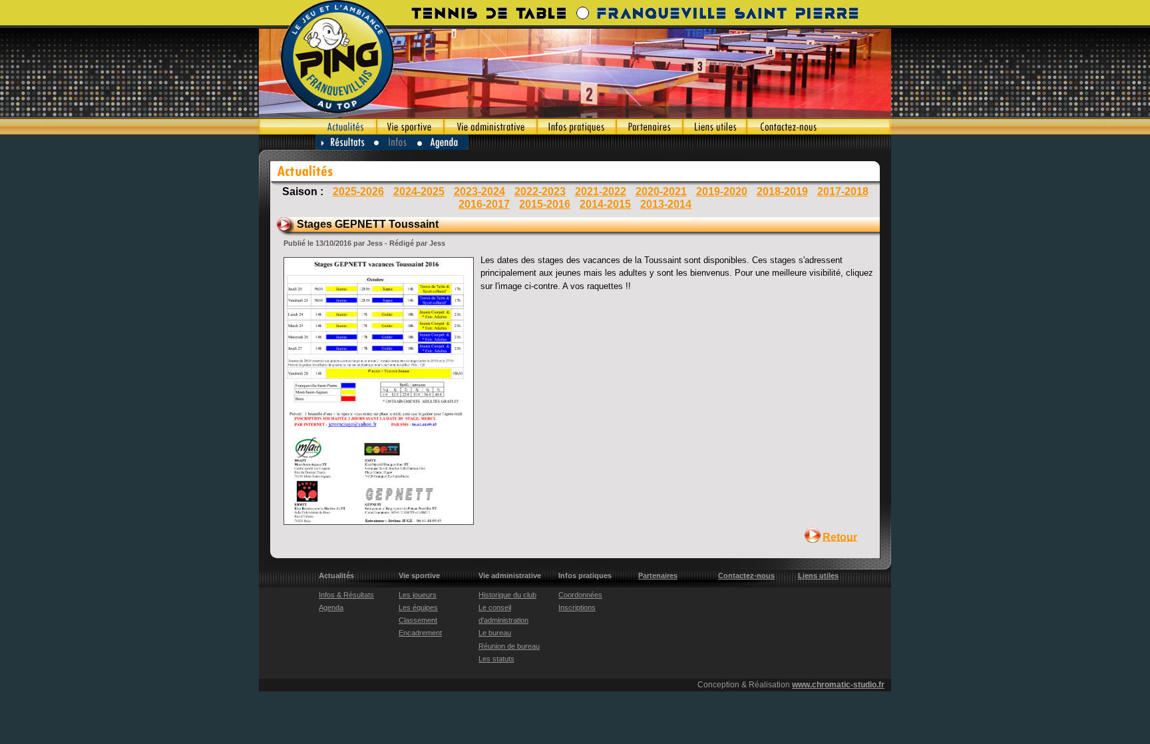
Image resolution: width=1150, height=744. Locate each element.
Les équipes (418, 607)
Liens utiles (715, 127)
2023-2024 (479, 191)
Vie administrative (490, 127)
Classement (418, 620)
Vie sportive (410, 127)
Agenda (443, 142)
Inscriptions (577, 607)
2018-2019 (782, 191)
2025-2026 (358, 191)
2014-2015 (605, 204)
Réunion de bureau (509, 646)
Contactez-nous (819, 127)
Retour (840, 536)
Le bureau (495, 633)
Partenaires (649, 127)
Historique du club (507, 595)
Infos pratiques (576, 127)
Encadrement (420, 633)
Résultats (344, 142)
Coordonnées (580, 595)
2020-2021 (661, 191)
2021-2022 (600, 191)
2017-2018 (842, 191)
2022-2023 (540, 191)
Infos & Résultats (346, 595)
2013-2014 (665, 204)
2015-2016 (544, 204)
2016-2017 (484, 204)
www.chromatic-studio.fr (838, 684)
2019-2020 (721, 191)
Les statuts (496, 659)
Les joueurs (418, 595)
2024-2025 (419, 191)
